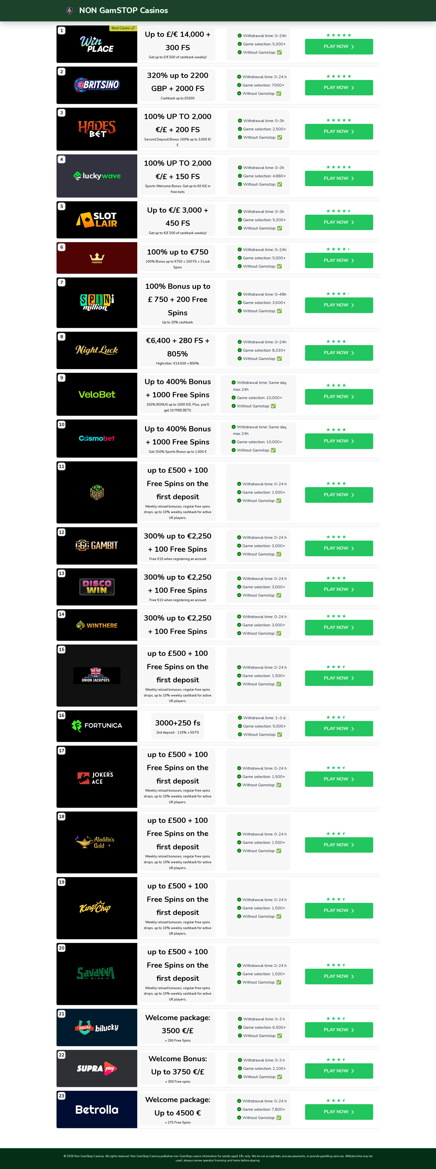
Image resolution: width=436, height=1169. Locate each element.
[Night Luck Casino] (97, 350)
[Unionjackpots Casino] (97, 675)
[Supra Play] (97, 1068)
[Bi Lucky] (97, 1027)
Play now (336, 46)
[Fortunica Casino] (97, 726)
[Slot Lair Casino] (97, 220)
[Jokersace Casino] (97, 776)
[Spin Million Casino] (97, 302)
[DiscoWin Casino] (97, 587)
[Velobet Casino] (97, 394)
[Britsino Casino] (97, 85)
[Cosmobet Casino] (97, 438)
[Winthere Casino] (97, 625)
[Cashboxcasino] (97, 492)
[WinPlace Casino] (97, 44)
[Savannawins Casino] (97, 974)
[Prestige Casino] (97, 258)
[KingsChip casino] (97, 908)
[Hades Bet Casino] (97, 129)
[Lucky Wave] (97, 176)
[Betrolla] (97, 1109)
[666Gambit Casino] (97, 546)
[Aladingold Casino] (97, 842)
